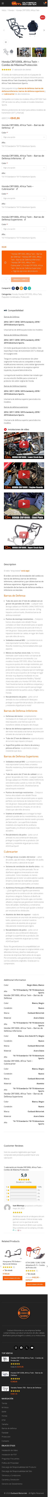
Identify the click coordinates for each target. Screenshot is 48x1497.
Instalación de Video (10, 1450)
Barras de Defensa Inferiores (20, 710)
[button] (4, 30)
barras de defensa (26, 88)
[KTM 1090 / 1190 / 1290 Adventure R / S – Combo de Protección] (35, 1253)
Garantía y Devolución (10, 1479)
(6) (14, 1267)
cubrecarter (9, 94)
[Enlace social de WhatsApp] (29, 288)
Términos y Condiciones (11, 1475)
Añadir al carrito (20, 280)
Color (5, 132)
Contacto (5, 1441)
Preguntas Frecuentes (10, 1458)
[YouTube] (32, 1348)
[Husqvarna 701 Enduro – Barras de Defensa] (12, 1252)
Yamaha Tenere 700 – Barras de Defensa (26, 1387)
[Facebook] (21, 1348)
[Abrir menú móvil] (3, 3)
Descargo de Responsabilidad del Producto (19, 1467)
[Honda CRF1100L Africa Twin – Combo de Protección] (5, 1362)
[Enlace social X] (17, 288)
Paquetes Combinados (11, 297)
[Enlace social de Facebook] (13, 288)
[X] (27, 1348)
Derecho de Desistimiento (12, 1484)
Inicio (4, 10)
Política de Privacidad (10, 1463)
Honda (11, 10)
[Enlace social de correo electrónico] (21, 288)
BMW (4, 1411)
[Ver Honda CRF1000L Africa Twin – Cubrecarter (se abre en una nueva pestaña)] (17, 189)
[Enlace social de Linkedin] (25, 288)
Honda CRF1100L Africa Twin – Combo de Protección (27, 1359)
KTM (3, 1420)
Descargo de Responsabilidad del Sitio (17, 1471)
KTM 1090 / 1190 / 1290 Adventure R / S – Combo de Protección (35, 1265)
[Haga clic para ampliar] (5, 42)
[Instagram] (16, 1348)
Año (3, 142)
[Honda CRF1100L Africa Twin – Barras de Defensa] (5, 1377)
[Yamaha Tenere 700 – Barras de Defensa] (5, 1390)
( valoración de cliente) (21, 69)
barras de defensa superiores (31, 91)
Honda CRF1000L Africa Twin (27, 10)
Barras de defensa (9, 1428)
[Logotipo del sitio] (24, 3)
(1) (37, 1271)
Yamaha (5, 1424)
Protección (25, 297)
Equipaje (5, 1432)
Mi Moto (5, 1407)
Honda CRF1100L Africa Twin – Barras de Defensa (27, 1374)
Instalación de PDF (9, 1454)
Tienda (4, 1403)
